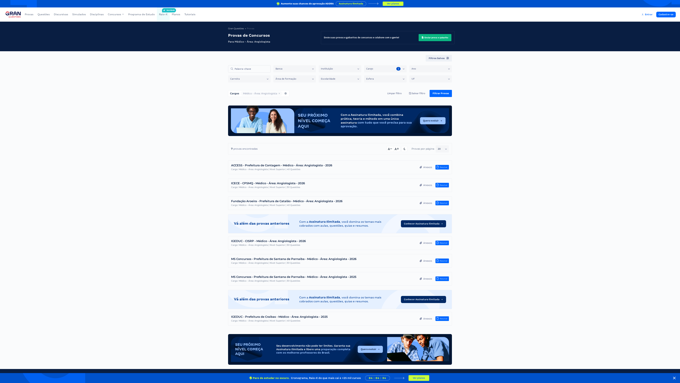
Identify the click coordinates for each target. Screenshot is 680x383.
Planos (176, 14)
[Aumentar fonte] (396, 149)
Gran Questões (236, 28)
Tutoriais (189, 14)
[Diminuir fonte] (390, 149)
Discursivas (61, 14)
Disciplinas (97, 14)
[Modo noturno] (404, 149)
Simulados (79, 14)
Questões (44, 14)
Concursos (114, 14)
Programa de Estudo (141, 14)
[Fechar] (674, 378)
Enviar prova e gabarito (436, 38)
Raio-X (163, 12)
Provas (29, 14)
